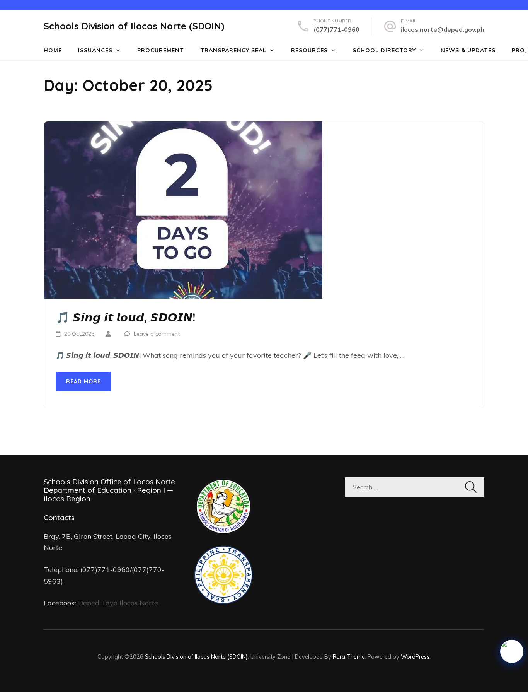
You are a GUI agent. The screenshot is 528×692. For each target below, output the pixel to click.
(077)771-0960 (336, 29)
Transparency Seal (233, 50)
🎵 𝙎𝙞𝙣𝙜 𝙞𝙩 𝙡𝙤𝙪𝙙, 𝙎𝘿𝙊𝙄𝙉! (125, 317)
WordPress (415, 656)
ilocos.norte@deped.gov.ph (442, 29)
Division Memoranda (120, 68)
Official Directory (239, 98)
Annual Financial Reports (252, 113)
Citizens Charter (237, 83)
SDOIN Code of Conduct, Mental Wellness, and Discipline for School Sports (340, 102)
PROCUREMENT (160, 50)
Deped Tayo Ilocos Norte (118, 602)
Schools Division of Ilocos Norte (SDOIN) (134, 26)
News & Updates (468, 50)
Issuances (95, 50)
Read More (83, 381)
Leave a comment (157, 333)
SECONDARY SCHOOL (392, 83)
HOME (53, 50)
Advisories (104, 83)
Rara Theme (349, 656)
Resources (309, 50)
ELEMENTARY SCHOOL (393, 68)
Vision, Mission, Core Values (256, 68)
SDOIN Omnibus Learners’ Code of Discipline (341, 72)
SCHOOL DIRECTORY (384, 50)
